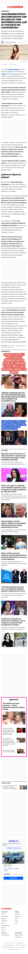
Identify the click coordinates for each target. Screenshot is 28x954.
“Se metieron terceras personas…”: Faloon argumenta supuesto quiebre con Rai (14, 706)
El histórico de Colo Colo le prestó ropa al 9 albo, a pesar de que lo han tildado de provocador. (13, 595)
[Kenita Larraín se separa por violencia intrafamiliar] (21, 751)
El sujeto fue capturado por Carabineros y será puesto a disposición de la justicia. (13, 628)
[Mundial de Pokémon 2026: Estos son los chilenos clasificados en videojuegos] (23, 787)
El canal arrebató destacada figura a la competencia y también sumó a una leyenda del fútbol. (14, 563)
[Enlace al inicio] (14, 700)
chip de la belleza (20, 345)
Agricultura (15, 74)
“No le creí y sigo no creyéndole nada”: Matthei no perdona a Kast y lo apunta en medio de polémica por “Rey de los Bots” (13, 489)
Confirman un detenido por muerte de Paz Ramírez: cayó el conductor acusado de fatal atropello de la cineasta (13, 622)
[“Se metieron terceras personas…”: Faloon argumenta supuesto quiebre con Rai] (14, 718)
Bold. (8, 216)
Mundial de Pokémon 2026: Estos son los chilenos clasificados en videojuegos (10, 787)
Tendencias (5, 11)
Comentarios (13, 64)
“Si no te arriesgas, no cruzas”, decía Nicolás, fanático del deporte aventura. (13, 531)
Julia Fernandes (11, 345)
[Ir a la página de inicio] (15, 7)
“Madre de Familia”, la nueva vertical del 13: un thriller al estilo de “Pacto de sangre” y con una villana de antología (9, 731)
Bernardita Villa (11, 42)
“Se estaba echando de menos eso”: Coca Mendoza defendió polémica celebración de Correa (13, 589)
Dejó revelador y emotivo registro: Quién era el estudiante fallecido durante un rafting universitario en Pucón (13, 524)
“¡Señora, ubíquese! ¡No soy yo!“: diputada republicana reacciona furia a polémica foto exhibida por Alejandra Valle (13, 397)
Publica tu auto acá (13, 848)
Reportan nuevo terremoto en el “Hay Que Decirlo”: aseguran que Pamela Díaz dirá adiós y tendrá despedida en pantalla (13, 457)
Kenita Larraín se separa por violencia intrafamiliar (9, 751)
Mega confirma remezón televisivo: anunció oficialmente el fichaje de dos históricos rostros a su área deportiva (14, 556)
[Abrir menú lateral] (2, 7)
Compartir (5, 64)
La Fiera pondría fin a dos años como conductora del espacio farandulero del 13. (13, 463)
